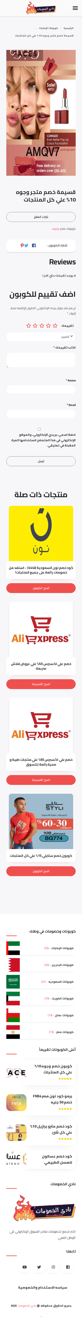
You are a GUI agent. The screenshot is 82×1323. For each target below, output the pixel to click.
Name (71, 380)
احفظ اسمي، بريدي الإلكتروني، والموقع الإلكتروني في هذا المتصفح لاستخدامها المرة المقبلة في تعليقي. (43, 440)
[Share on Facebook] (34, 245)
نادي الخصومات (26, 1305)
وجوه (55, 228)
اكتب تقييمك (64, 347)
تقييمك (67, 325)
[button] (75, 8)
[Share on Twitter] (26, 245)
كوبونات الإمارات (48, 28)
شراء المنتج (41, 217)
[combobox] (41, 337)
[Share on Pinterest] (22, 245)
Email (71, 405)
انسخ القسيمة (41, 684)
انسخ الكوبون (41, 588)
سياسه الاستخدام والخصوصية (42, 1287)
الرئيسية (68, 28)
